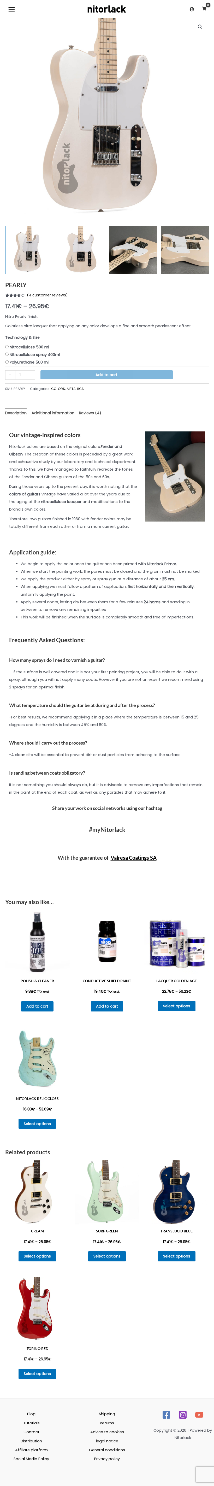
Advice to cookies (107, 1432)
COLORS (58, 388)
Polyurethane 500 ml (29, 362)
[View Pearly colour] (81, 250)
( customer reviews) (47, 295)
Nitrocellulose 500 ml (29, 347)
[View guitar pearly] (133, 250)
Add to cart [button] (37, 1006)
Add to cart (106, 374)
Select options (176, 1006)
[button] (200, 27)
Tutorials (31, 1423)
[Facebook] (166, 1415)
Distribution (31, 1441)
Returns (107, 1423)
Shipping (107, 1414)
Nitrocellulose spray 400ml (35, 354)
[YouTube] (199, 1415)
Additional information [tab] (53, 413)
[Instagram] (183, 1415)
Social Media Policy (31, 1458)
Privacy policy (107, 1458)
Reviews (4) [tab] (90, 413)
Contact (31, 1432)
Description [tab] (16, 413)
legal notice (107, 1441)
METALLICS (75, 388)
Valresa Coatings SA (134, 858)
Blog (31, 1414)
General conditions (107, 1450)
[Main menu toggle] (11, 9)
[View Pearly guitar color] (29, 250)
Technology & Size (22, 337)
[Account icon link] (191, 9)
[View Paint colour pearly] (185, 250)
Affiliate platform (31, 1450)
